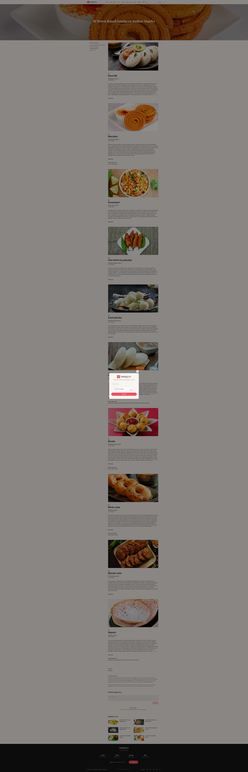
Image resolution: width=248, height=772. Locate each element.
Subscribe (124, 394)
